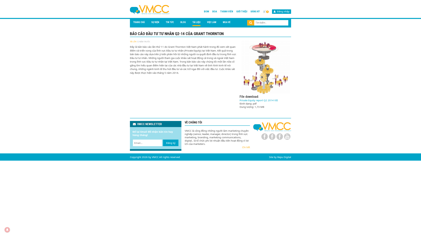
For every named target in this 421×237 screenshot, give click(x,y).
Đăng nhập (282, 11)
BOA (214, 11)
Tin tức (170, 22)
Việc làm (211, 22)
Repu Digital (284, 157)
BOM (206, 11)
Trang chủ (139, 22)
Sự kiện (155, 22)
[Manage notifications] (7, 229)
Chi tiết (246, 147)
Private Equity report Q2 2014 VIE (259, 100)
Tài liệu (196, 22)
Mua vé (226, 22)
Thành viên (226, 11)
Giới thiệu (241, 11)
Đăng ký (255, 11)
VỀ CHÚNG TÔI (193, 122)
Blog (183, 22)
